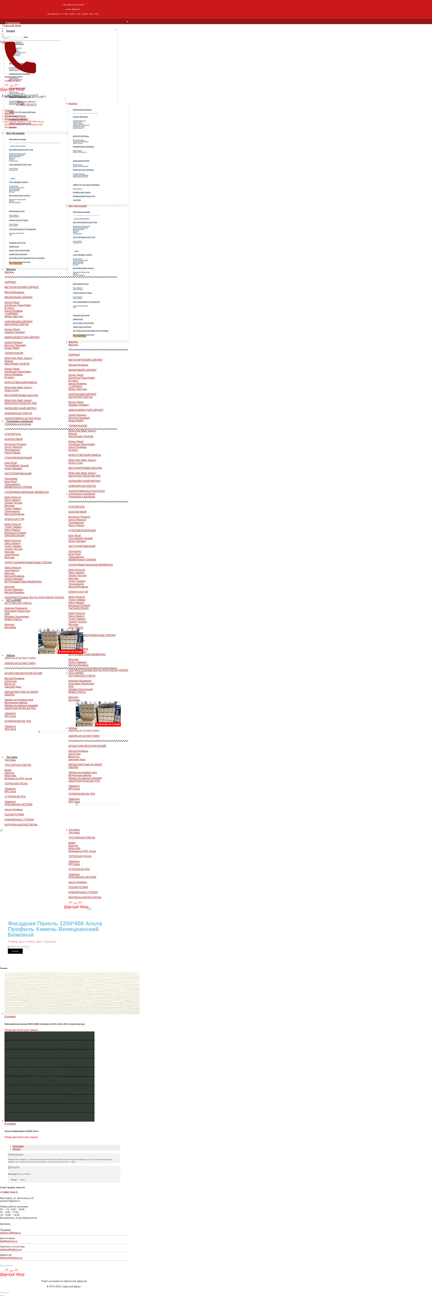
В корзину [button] (10, 1016)
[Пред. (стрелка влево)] (1, 1295)
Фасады (9, 113)
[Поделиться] (6, 1292)
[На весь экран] (3, 1292)
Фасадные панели (15, 116)
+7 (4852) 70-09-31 (12, 81)
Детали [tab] (16, 1149)
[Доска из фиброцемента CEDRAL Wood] (49, 1120)
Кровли (10, 30)
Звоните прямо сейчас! (14, 77)
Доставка (11, 34)
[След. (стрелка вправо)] (3, 1295)
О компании (13, 22)
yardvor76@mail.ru (10, 1232)
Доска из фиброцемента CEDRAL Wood (21, 1131)
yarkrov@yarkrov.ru (11, 1249)
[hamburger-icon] (127, 21)
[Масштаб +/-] (1, 1292)
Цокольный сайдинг (16, 118)
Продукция (12, 28)
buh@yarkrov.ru (8, 1241)
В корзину (15, 951)
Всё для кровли (15, 133)
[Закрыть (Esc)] (8, 1292)
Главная (9, 110)
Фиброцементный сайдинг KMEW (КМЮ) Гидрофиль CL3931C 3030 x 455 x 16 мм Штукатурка (44, 1024)
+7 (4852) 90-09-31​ (26, 104)
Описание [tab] (18, 1146)
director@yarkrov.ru (11, 1257)
